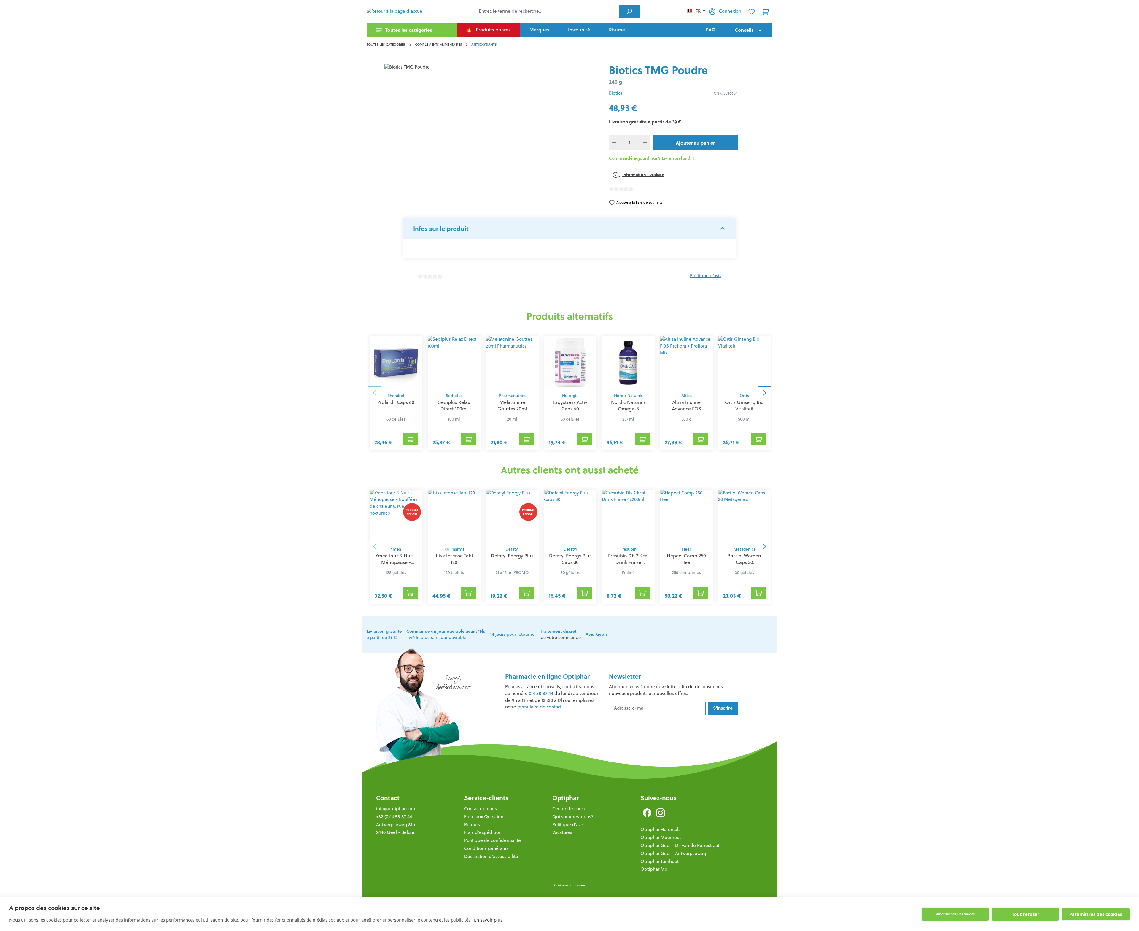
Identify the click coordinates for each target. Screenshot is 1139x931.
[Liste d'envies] (751, 11)
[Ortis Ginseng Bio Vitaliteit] (744, 362)
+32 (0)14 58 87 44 (394, 816)
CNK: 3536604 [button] (726, 93)
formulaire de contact (539, 707)
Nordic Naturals (628, 396)
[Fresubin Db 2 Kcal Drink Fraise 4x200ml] (628, 516)
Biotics (615, 93)
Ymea (396, 549)
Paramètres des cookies (1095, 914)
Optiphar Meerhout (660, 837)
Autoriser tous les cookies (955, 914)
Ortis (744, 396)
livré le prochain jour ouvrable (446, 634)
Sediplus (454, 396)
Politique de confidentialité (492, 840)
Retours (472, 824)
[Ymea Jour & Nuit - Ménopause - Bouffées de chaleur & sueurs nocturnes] (396, 516)
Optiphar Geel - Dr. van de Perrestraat (679, 845)
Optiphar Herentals (660, 829)
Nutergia (570, 396)
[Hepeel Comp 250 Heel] (686, 516)
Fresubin (628, 549)
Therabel (396, 396)
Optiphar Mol (654, 869)
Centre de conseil (570, 808)
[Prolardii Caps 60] (396, 362)
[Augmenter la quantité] (645, 142)
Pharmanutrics (512, 396)
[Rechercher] (629, 11)
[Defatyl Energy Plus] (512, 516)
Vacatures (562, 832)
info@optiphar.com (395, 808)
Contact (388, 798)
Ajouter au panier (695, 142)
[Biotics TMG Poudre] (482, 127)
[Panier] (765, 11)
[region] (483, 127)
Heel (686, 549)
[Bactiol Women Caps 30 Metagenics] (744, 516)
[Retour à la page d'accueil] (396, 11)
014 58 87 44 (541, 693)
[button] (569, 229)
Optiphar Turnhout (659, 861)
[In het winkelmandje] (410, 439)
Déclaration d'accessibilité (491, 856)
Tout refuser (1025, 914)
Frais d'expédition (483, 832)
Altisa (686, 396)
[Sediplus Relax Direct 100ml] (454, 362)
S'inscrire (723, 708)
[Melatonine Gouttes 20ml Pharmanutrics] (512, 362)
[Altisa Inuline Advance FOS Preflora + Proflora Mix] (686, 362)
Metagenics (744, 549)
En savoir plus (488, 920)
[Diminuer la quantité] (614, 142)
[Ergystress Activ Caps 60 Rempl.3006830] (570, 362)
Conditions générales (486, 848)
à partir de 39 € (384, 634)
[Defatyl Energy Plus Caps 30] (570, 516)
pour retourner (513, 634)
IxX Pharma (453, 549)
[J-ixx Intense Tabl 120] (454, 516)
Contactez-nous (480, 808)
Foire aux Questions (484, 816)
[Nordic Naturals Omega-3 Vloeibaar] (628, 362)
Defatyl (512, 549)
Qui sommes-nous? (573, 816)
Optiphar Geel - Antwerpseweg (673, 853)
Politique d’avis (705, 275)
